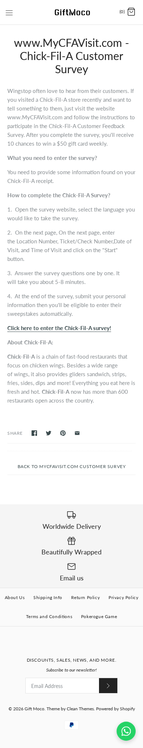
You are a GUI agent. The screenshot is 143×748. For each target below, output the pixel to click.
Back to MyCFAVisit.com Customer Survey (72, 466)
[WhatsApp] (126, 731)
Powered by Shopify (115, 708)
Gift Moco (34, 708)
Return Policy (85, 597)
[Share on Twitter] (48, 433)
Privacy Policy (123, 597)
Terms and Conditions (49, 616)
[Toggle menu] (9, 12)
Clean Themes (80, 708)
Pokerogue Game (99, 616)
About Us (15, 597)
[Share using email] (77, 433)
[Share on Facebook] (34, 433)
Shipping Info (47, 597)
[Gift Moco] (71, 12)
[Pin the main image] (63, 433)
